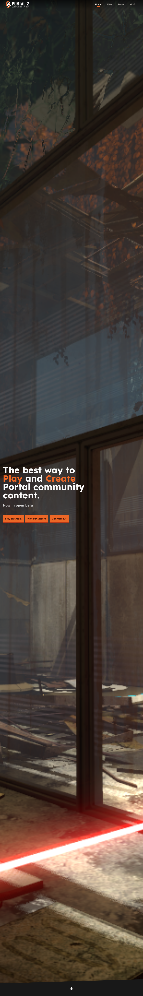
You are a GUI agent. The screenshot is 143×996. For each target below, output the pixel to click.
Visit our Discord (36, 518)
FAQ (109, 4)
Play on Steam (13, 518)
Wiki (132, 4)
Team (121, 4)
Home (98, 4)
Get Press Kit (59, 518)
